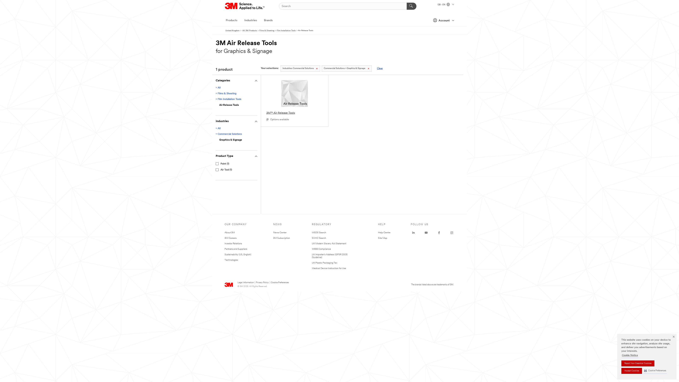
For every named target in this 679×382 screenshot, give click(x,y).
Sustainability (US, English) (238, 254)
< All (218, 87)
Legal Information (245, 283)
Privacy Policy (262, 283)
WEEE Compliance (321, 249)
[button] (655, 371)
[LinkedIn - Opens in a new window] (413, 232)
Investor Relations (233, 243)
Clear (380, 68)
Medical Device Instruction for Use (329, 268)
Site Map (382, 238)
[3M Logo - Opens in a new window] (245, 6)
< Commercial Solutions (229, 134)
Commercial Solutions (298, 68)
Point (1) (224, 164)
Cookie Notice (630, 355)
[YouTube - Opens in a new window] (426, 232)
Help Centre (384, 232)
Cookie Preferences (280, 283)
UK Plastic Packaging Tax (324, 263)
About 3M (230, 232)
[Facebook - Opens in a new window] (439, 232)
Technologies (231, 260)
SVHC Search (319, 238)
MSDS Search (319, 232)
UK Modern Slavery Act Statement (329, 243)
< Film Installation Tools (228, 99)
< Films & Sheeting (226, 93)
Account (444, 20)
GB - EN (442, 5)
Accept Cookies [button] (631, 371)
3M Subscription (281, 238)
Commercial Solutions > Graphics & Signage (344, 68)
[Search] (411, 6)
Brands (268, 20)
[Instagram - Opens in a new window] (451, 232)
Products (231, 20)
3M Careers (231, 238)
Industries (250, 20)
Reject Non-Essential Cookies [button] (637, 363)
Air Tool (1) (226, 170)
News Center (279, 232)
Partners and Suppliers (236, 249)
